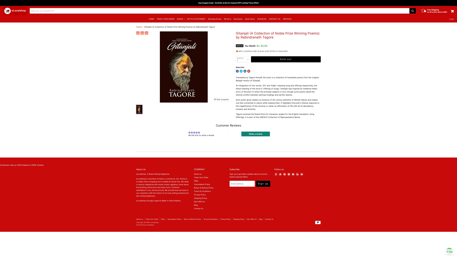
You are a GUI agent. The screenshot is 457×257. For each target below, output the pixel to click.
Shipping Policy (200, 198)
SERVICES (287, 19)
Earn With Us (199, 201)
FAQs (196, 181)
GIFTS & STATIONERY (196, 19)
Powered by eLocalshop (145, 225)
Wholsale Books (214, 19)
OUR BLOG (261, 19)
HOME (151, 19)
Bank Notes (250, 19)
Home (139, 27)
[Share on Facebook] (237, 71)
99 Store (227, 19)
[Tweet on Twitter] (241, 71)
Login (451, 19)
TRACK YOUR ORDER (165, 19)
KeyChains (238, 19)
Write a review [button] (255, 134)
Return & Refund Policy (204, 188)
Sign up (263, 183)
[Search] (412, 11)
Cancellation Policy (202, 184)
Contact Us (198, 208)
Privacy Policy (200, 195)
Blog (196, 205)
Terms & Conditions (202, 191)
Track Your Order (201, 177)
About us (197, 174)
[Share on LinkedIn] (244, 71)
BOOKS (180, 19)
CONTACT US (274, 19)
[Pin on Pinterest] (248, 71)
